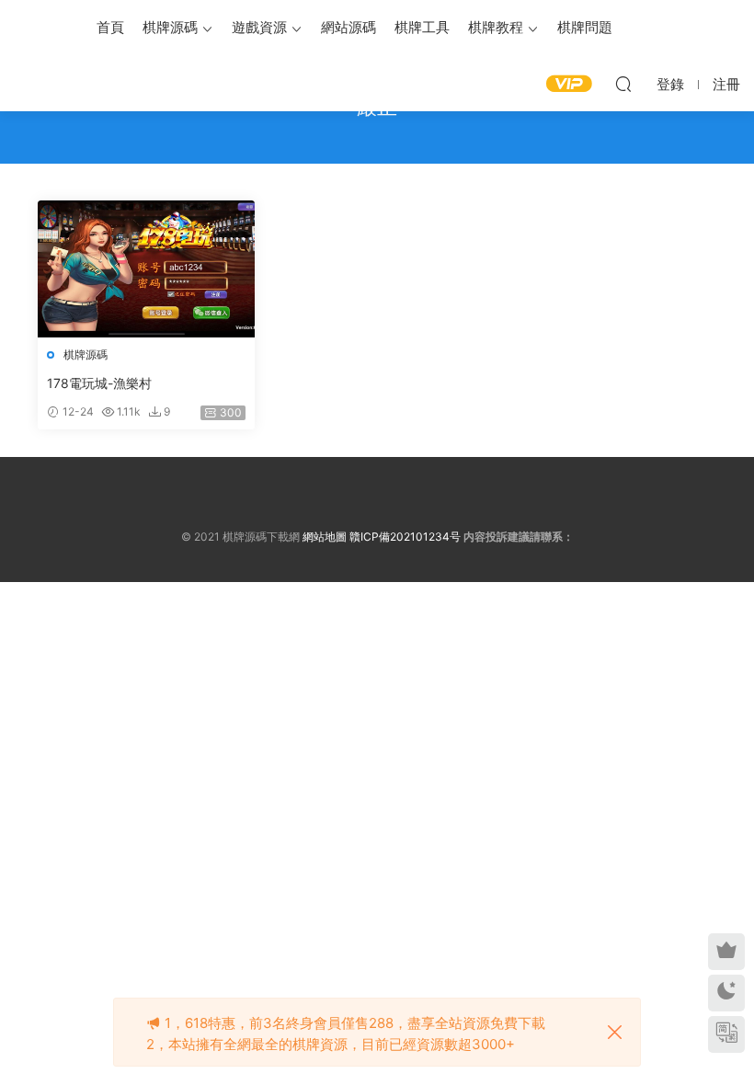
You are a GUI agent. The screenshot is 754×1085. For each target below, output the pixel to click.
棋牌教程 (495, 27)
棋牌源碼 (170, 27)
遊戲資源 (259, 27)
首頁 (110, 27)
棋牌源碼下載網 (41, 27)
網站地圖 (325, 536)
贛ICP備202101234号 (405, 536)
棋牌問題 (584, 27)
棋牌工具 (422, 27)
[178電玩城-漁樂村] (146, 268)
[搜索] (623, 83)
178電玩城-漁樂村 (99, 383)
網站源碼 (348, 27)
